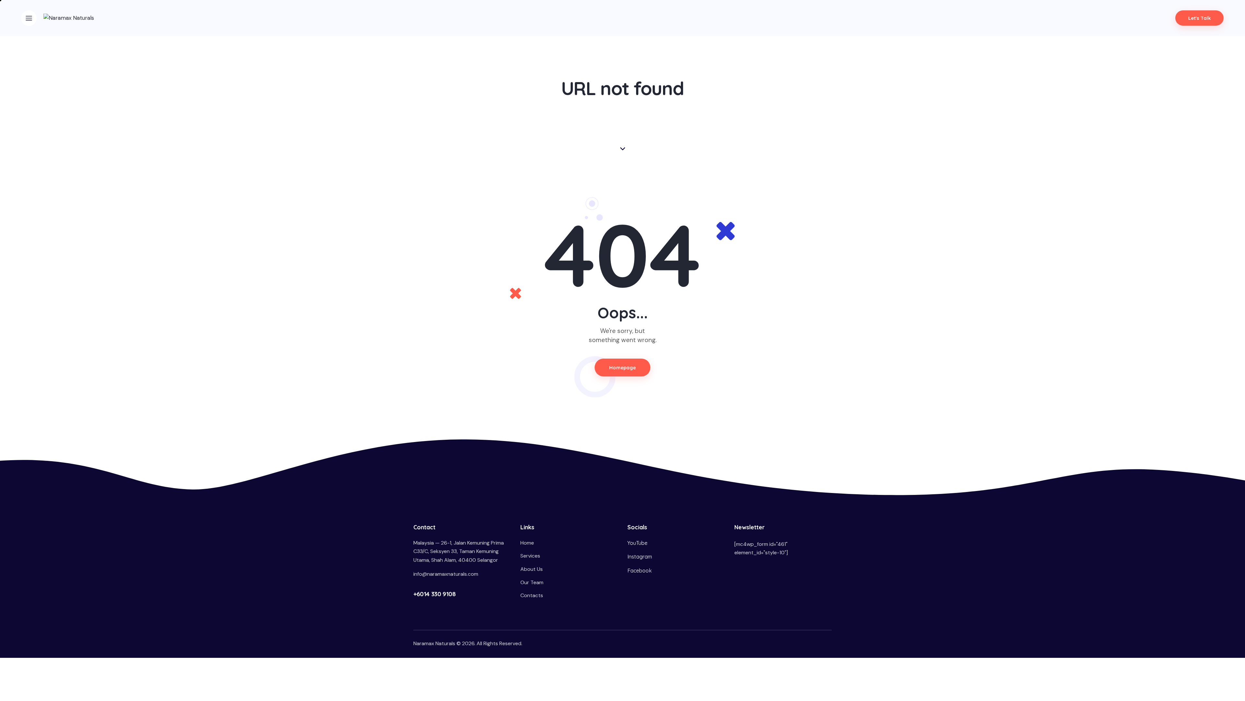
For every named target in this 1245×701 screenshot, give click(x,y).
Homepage (622, 367)
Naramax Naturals (434, 643)
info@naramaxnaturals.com (445, 574)
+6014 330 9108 (434, 594)
